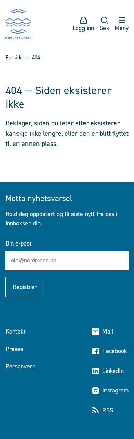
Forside (14, 57)
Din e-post (18, 243)
